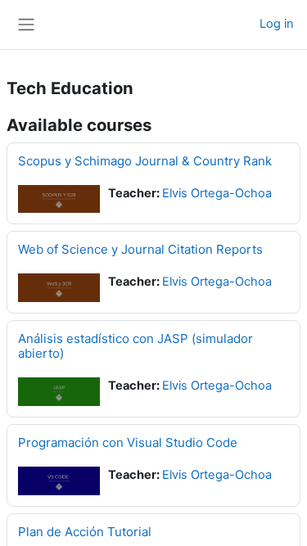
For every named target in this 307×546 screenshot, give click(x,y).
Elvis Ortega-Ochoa (217, 193)
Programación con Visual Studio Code (127, 442)
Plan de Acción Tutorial (84, 531)
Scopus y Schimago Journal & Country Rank (145, 161)
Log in (277, 23)
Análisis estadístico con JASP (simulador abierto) (135, 346)
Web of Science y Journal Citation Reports (140, 249)
